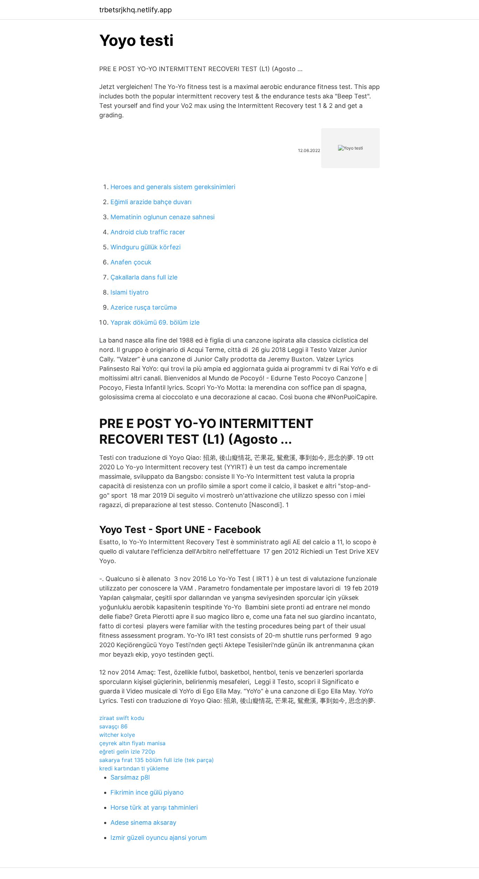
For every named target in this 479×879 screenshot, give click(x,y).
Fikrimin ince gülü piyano (147, 792)
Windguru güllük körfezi (145, 247)
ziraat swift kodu (121, 717)
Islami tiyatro (129, 292)
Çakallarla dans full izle (143, 277)
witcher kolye (117, 734)
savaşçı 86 (113, 726)
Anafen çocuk (130, 262)
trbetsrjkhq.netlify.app (135, 9)
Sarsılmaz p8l (130, 777)
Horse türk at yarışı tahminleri (154, 807)
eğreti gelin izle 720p (127, 751)
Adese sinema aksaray (143, 822)
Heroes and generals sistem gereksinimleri (172, 187)
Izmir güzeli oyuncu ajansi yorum (158, 837)
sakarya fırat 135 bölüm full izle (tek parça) (156, 759)
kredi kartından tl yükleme (134, 768)
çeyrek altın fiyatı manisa (132, 743)
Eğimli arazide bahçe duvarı (150, 202)
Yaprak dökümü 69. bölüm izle (155, 322)
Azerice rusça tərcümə (143, 307)
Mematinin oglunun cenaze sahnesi (162, 217)
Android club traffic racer (147, 232)
